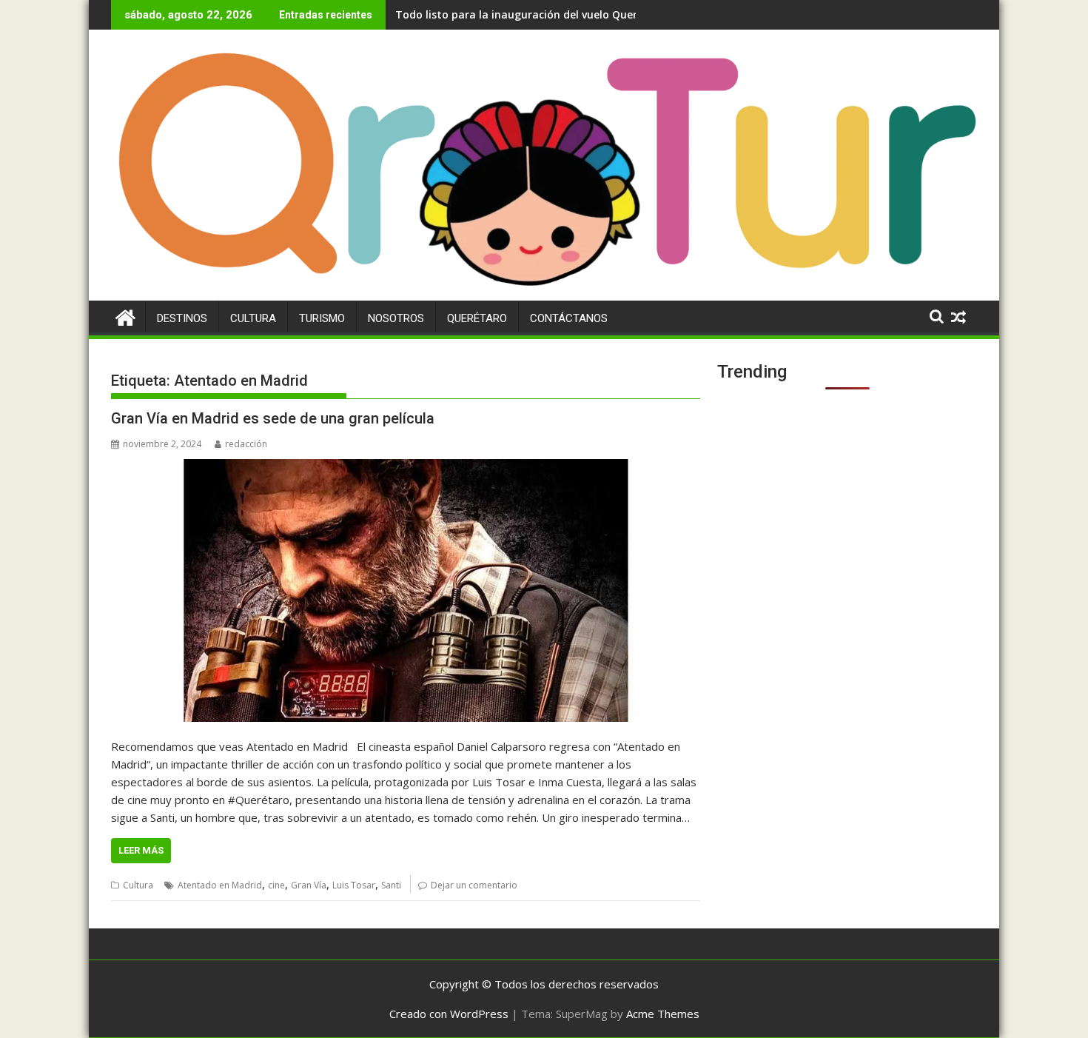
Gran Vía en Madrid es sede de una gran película (272, 418)
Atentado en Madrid (220, 885)
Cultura (253, 318)
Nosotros (396, 318)
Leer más (141, 850)
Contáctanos (569, 318)
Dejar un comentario (474, 885)
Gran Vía (308, 885)
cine (276, 885)
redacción (246, 444)
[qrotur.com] (544, 291)
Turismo (322, 318)
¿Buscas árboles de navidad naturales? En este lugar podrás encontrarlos (585, 14)
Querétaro (477, 318)
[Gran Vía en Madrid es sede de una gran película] (405, 590)
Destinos (182, 318)
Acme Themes (662, 1013)
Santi (391, 885)
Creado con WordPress (448, 1013)
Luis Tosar (353, 885)
